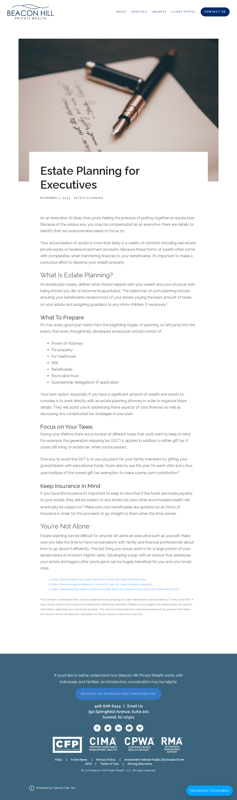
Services (139, 11)
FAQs (58, 759)
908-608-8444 (107, 706)
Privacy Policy (105, 759)
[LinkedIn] (118, 728)
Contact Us (215, 11)
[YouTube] (129, 728)
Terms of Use (109, 764)
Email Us (135, 706)
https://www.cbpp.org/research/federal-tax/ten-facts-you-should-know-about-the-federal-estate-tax (115, 589)
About (121, 11)
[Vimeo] (139, 728)
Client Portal (184, 11)
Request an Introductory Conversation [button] (118, 693)
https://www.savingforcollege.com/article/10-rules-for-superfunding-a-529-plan (101, 584)
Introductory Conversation (209, 790)
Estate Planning (88, 198)
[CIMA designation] (103, 744)
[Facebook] (97, 728)
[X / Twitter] (108, 728)
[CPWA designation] (139, 744)
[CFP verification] (68, 745)
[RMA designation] (171, 745)
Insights (159, 11)
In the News (79, 759)
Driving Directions (140, 764)
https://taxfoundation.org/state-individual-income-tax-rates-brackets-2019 (98, 579)
